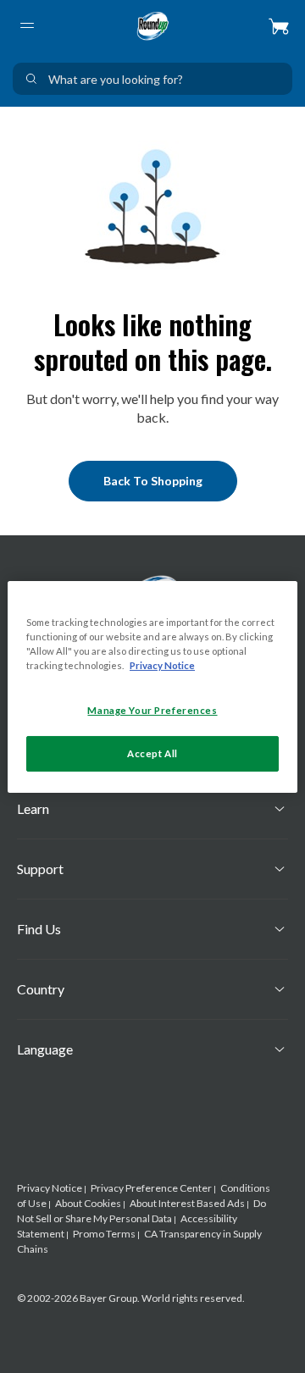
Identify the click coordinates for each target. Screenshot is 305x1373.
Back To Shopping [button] (152, 480)
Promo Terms (104, 1233)
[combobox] (152, 79)
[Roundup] (152, 25)
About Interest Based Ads (187, 1203)
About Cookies (88, 1203)
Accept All (152, 753)
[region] (152, 686)
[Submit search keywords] (31, 79)
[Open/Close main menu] (26, 25)
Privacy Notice (49, 1188)
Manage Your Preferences (152, 710)
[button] (278, 25)
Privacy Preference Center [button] (151, 1188)
